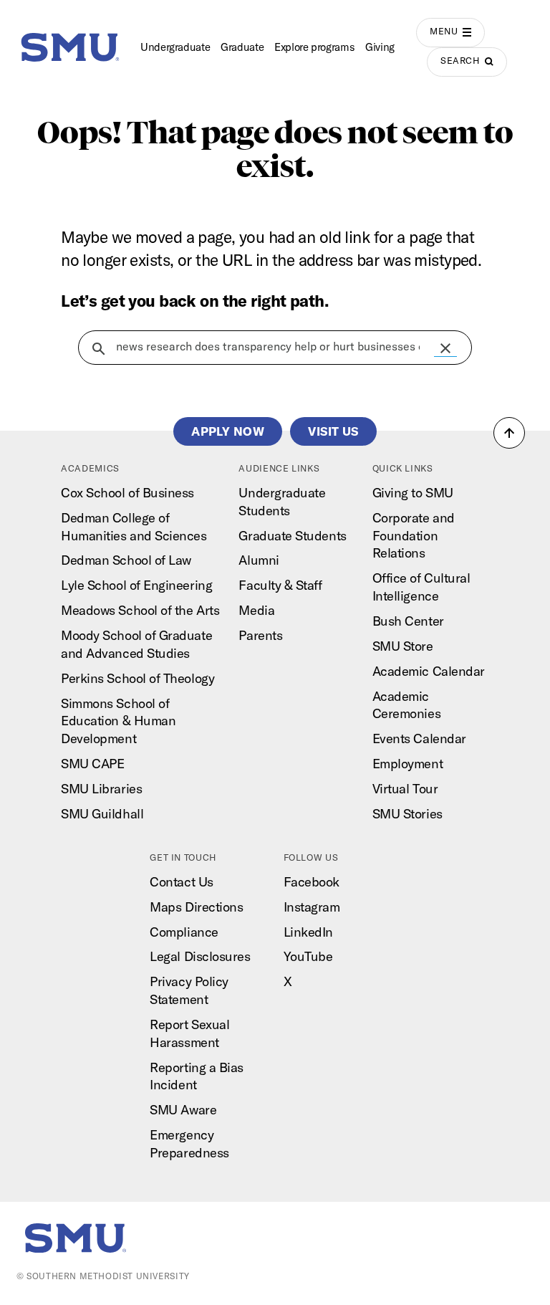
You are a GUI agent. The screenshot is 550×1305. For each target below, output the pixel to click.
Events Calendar (419, 738)
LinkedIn (308, 932)
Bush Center (408, 621)
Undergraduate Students (281, 501)
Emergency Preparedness (189, 1144)
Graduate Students (292, 535)
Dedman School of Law (126, 560)
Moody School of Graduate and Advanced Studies (136, 644)
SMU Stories (407, 814)
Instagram (312, 907)
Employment (407, 763)
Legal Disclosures (200, 956)
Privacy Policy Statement (189, 990)
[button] (445, 348)
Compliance (184, 932)
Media (256, 610)
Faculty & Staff (280, 585)
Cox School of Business (127, 492)
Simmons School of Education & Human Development (118, 721)
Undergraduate (175, 47)
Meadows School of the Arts (140, 610)
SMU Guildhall (102, 814)
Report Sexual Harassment (189, 1033)
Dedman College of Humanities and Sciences (133, 527)
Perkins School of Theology (137, 678)
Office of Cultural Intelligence (421, 587)
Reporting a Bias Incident (196, 1076)
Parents (260, 635)
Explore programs (314, 47)
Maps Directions (196, 907)
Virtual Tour (405, 788)
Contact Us (181, 882)
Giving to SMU (412, 492)
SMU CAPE (92, 763)
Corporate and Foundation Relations (413, 536)
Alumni (258, 560)
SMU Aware (183, 1109)
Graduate (242, 47)
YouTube (308, 956)
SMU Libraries (101, 788)
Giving (380, 47)
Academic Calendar (428, 671)
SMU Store (402, 646)
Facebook (311, 882)
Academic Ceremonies (406, 705)
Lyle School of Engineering (136, 585)
